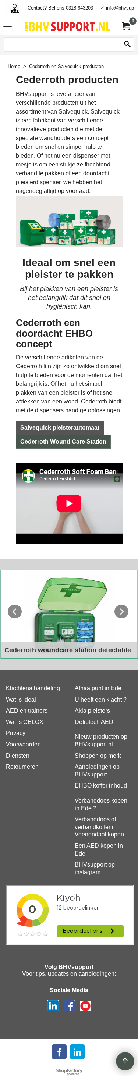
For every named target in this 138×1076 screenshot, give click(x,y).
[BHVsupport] (67, 26)
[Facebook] (59, 1051)
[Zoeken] (127, 45)
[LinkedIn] (77, 1051)
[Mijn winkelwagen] (125, 26)
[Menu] (7, 27)
